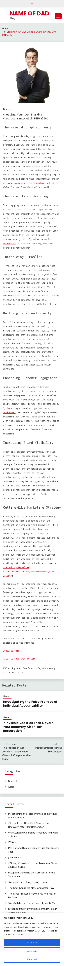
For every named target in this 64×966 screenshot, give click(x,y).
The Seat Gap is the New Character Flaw (31, 887)
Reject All (32, 959)
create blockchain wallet (39, 183)
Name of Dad (29, 13)
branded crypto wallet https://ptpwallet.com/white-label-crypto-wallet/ (28, 571)
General (7, 109)
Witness (13, 842)
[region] (32, 939)
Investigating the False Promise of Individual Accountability (30, 703)
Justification (14, 857)
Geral (11, 786)
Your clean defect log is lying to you (27, 882)
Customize (32, 950)
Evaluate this (11, 650)
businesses (9, 243)
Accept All (32, 942)
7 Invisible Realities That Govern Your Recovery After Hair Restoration (28, 727)
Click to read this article (19, 658)
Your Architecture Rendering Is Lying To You (32, 903)
